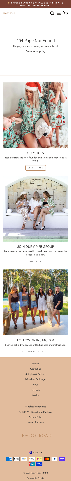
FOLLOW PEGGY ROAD (35, 351)
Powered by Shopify (35, 478)
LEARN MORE (35, 168)
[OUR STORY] (35, 115)
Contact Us (35, 368)
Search (35, 363)
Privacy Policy (35, 417)
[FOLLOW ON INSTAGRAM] (35, 302)
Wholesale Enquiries (35, 406)
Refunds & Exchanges (35, 379)
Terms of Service (35, 422)
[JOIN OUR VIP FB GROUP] (35, 209)
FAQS (35, 384)
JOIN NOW (36, 261)
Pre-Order (35, 390)
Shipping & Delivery (35, 374)
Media (35, 395)
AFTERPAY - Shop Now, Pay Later (35, 412)
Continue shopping (35, 51)
